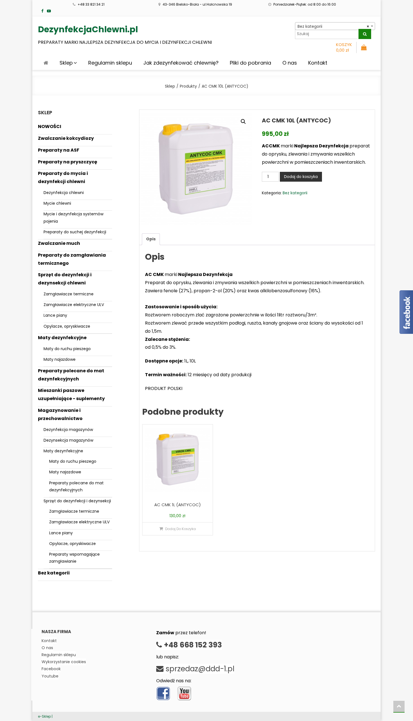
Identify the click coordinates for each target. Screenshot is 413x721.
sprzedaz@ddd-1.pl (199, 669)
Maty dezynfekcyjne (62, 337)
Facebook (51, 669)
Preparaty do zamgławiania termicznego (72, 259)
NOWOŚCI (49, 126)
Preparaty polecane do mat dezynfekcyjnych (71, 375)
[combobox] (335, 26)
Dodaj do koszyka (301, 176)
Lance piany (55, 315)
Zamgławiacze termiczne (69, 294)
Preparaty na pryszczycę (67, 162)
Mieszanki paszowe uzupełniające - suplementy (71, 394)
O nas (289, 62)
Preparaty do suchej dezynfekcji (75, 232)
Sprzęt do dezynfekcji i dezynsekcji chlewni (65, 278)
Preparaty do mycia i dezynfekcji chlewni (63, 177)
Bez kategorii (295, 193)
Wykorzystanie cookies (64, 662)
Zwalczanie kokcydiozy (66, 138)
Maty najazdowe (60, 359)
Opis (151, 239)
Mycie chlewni (57, 203)
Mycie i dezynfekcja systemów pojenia (73, 217)
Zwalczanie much (59, 243)
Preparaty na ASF (58, 150)
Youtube (50, 676)
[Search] (364, 34)
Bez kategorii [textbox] (333, 26)
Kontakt (317, 62)
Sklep (66, 62)
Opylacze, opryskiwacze (67, 326)
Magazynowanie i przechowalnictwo (60, 414)
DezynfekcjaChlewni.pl (88, 29)
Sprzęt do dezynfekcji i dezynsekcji (77, 501)
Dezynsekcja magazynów (68, 440)
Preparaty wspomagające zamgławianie (74, 557)
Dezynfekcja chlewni (64, 192)
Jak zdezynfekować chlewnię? (181, 62)
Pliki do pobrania (250, 62)
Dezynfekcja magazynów (68, 429)
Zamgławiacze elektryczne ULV (74, 304)
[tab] (151, 239)
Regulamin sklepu (110, 62)
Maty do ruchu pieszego (67, 349)
